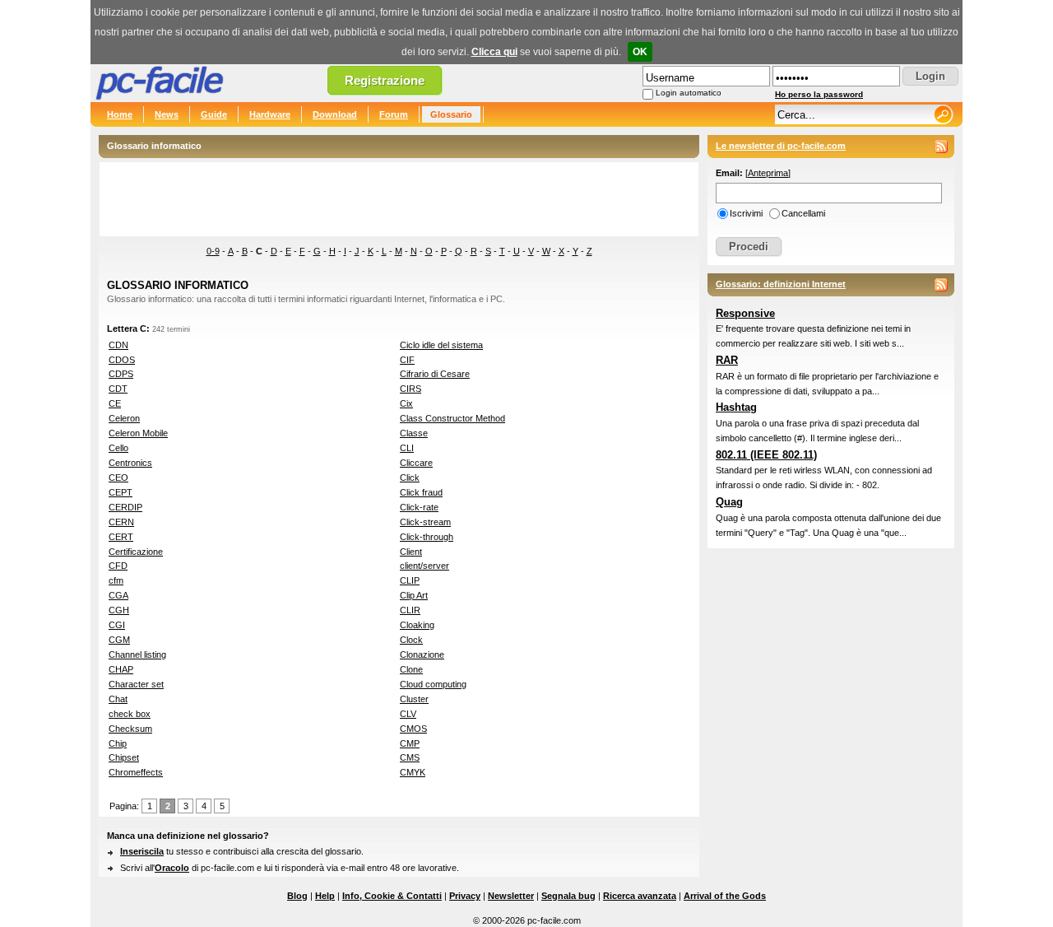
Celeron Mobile (138, 433)
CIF (407, 360)
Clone (411, 669)
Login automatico (688, 92)
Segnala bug (568, 896)
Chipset (124, 757)
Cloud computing (433, 684)
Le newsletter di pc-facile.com (781, 146)
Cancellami (803, 213)
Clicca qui (494, 52)
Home (119, 114)
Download (335, 114)
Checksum (130, 729)
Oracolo (172, 868)
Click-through (426, 537)
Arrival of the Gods (725, 896)
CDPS (121, 374)
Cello (118, 448)
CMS (410, 757)
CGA (118, 595)
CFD (118, 566)
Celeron (124, 418)
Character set (136, 684)
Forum (393, 114)
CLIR (410, 610)
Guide (214, 114)
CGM (119, 640)
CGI (117, 625)
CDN (118, 345)
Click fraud (421, 492)
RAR (727, 360)
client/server (424, 566)
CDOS (122, 360)
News (167, 114)
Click (410, 477)
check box (130, 714)
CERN (121, 522)
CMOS (413, 729)
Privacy (464, 896)
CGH (119, 610)
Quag (729, 502)
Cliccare (416, 463)
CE (115, 403)
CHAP (121, 669)
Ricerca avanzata (639, 896)
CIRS (410, 389)
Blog (297, 896)
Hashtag (736, 407)
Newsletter (511, 896)
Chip (118, 743)
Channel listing (137, 654)
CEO (118, 477)
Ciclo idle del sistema (441, 345)
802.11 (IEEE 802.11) (766, 455)
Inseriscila (142, 851)
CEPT (120, 492)
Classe (414, 433)
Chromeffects (136, 772)
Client (411, 552)
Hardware (269, 114)
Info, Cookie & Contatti (392, 896)
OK (640, 52)
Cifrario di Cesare (435, 374)
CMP (410, 743)
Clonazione (422, 654)
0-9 (213, 251)
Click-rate (419, 507)
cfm (116, 580)
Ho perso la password (819, 94)
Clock (411, 640)
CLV (408, 714)
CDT (118, 389)
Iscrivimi (746, 213)
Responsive (745, 313)
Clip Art (414, 595)
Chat (118, 699)
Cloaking (417, 625)
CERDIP (125, 507)
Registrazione (384, 80)
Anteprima (768, 173)
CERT (121, 537)
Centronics (130, 463)
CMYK (412, 772)
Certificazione (136, 552)
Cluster (414, 699)
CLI (407, 448)
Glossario (451, 114)
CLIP (410, 580)
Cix (406, 403)
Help (325, 896)
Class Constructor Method (452, 418)
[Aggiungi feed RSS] (941, 146)
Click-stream (425, 522)
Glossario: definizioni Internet (781, 284)
